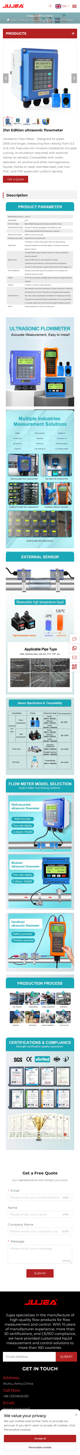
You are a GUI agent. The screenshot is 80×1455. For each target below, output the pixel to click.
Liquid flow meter (40, 20)
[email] (74, 657)
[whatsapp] (74, 648)
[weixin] (74, 667)
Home (13, 20)
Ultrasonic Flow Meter (62, 20)
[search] (50, 6)
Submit (40, 1273)
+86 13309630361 (16, 1396)
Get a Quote (15, 179)
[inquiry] (74, 639)
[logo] (12, 6)
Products (23, 20)
